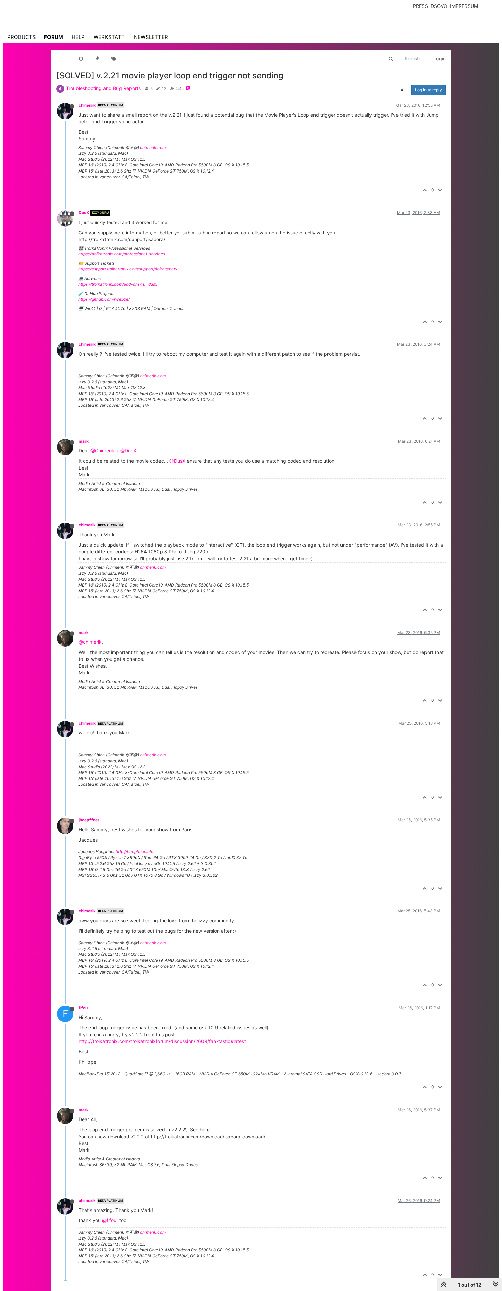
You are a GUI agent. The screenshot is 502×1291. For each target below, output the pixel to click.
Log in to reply (428, 89)
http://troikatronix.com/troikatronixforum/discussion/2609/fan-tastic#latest (162, 1041)
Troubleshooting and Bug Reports (103, 88)
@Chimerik (102, 451)
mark (84, 441)
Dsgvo (439, 6)
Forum (53, 37)
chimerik (87, 105)
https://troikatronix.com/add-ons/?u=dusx (117, 284)
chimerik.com (153, 147)
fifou (83, 1007)
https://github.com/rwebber (104, 299)
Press (420, 6)
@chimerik (90, 642)
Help (78, 37)
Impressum (464, 6)
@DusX (128, 451)
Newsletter (151, 37)
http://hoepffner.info (134, 851)
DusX (84, 212)
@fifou (109, 1220)
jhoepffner (89, 819)
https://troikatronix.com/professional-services (121, 253)
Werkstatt (109, 37)
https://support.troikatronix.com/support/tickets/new (127, 268)
